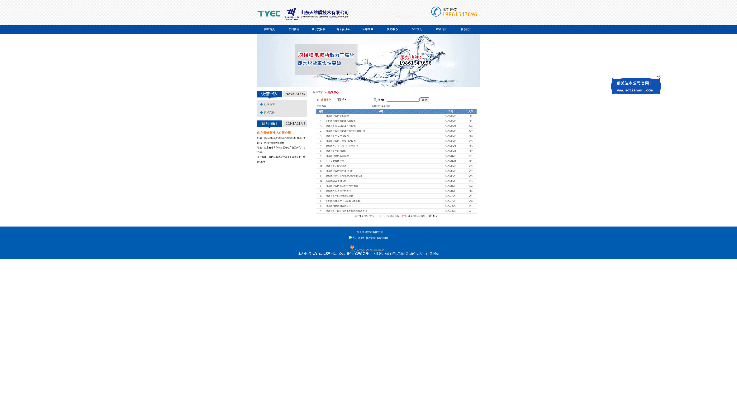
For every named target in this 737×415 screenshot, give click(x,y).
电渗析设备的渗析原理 (337, 116)
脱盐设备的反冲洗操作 (337, 136)
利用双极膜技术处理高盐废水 (341, 121)
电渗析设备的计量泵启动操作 (341, 141)
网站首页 (269, 29)
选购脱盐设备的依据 (336, 181)
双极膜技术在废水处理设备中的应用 (344, 176)
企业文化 (416, 29)
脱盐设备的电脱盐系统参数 (339, 196)
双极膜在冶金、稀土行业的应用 (342, 146)
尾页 (392, 216)
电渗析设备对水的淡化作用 (339, 171)
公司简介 (294, 29)
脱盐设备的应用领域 (336, 151)
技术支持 (269, 112)
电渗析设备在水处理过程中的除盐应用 (345, 131)
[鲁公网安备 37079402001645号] (368, 247)
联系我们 (466, 29)
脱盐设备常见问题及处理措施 (341, 126)
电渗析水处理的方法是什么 (339, 206)
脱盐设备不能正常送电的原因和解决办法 (346, 211)
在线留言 (441, 29)
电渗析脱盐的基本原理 (337, 156)
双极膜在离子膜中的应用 (338, 191)
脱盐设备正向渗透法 (336, 166)
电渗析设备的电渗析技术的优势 (342, 186)
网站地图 (382, 238)
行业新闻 (269, 104)
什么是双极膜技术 (335, 161)
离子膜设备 (343, 29)
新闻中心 (392, 29)
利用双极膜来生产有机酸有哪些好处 (344, 201)
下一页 (385, 216)
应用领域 (367, 29)
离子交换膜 (318, 29)
